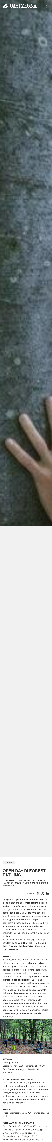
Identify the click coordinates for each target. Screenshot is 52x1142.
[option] (26, 428)
